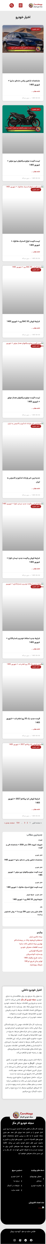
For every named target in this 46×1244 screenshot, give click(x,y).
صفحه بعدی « (9, 823)
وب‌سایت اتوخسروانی (34, 954)
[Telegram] (25, 1240)
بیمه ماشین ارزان (35, 936)
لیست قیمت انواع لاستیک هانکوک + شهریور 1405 (24, 887)
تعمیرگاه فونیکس (35, 950)
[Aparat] (20, 1240)
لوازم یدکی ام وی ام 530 (33, 961)
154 (17, 823)
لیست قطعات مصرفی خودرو (31, 947)
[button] (20, 5)
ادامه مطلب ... (35, 91)
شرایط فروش (30, 895)
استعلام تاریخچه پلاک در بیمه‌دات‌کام (28, 940)
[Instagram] (14, 1240)
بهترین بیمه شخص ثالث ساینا (30, 943)
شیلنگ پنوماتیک (36, 965)
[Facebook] (31, 1240)
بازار (41, 907)
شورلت (40, 840)
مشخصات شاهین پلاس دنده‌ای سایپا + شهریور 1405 (23, 860)
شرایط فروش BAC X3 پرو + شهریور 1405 (23, 321)
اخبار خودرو (38, 855)
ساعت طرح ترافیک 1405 (33, 958)
